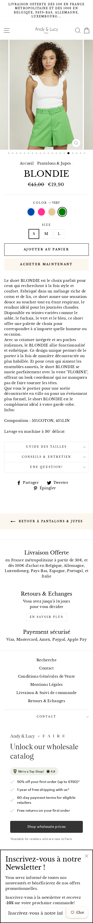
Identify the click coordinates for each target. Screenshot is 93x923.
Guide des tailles (46, 446)
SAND (52, 211)
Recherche (46, 660)
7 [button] (33, 153)
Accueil (27, 163)
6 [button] (29, 153)
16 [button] (68, 153)
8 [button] (37, 153)
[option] (46, 10)
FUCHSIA (41, 211)
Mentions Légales (46, 685)
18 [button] (77, 153)
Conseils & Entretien (46, 457)
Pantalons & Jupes (54, 163)
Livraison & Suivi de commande (46, 693)
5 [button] (25, 153)
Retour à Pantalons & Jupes (50, 521)
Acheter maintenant (46, 264)
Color (46, 202)
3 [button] (17, 153)
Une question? (46, 467)
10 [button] (45, 153)
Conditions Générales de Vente (46, 676)
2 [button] (13, 153)
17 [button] (73, 153)
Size (46, 225)
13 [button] (57, 153)
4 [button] (21, 153)
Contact (46, 668)
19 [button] (81, 153)
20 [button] (85, 153)
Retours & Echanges (46, 701)
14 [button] (61, 153)
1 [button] (9, 153)
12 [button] (53, 153)
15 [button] (64, 153)
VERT (62, 211)
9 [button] (41, 153)
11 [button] (49, 153)
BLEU (31, 211)
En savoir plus (46, 617)
